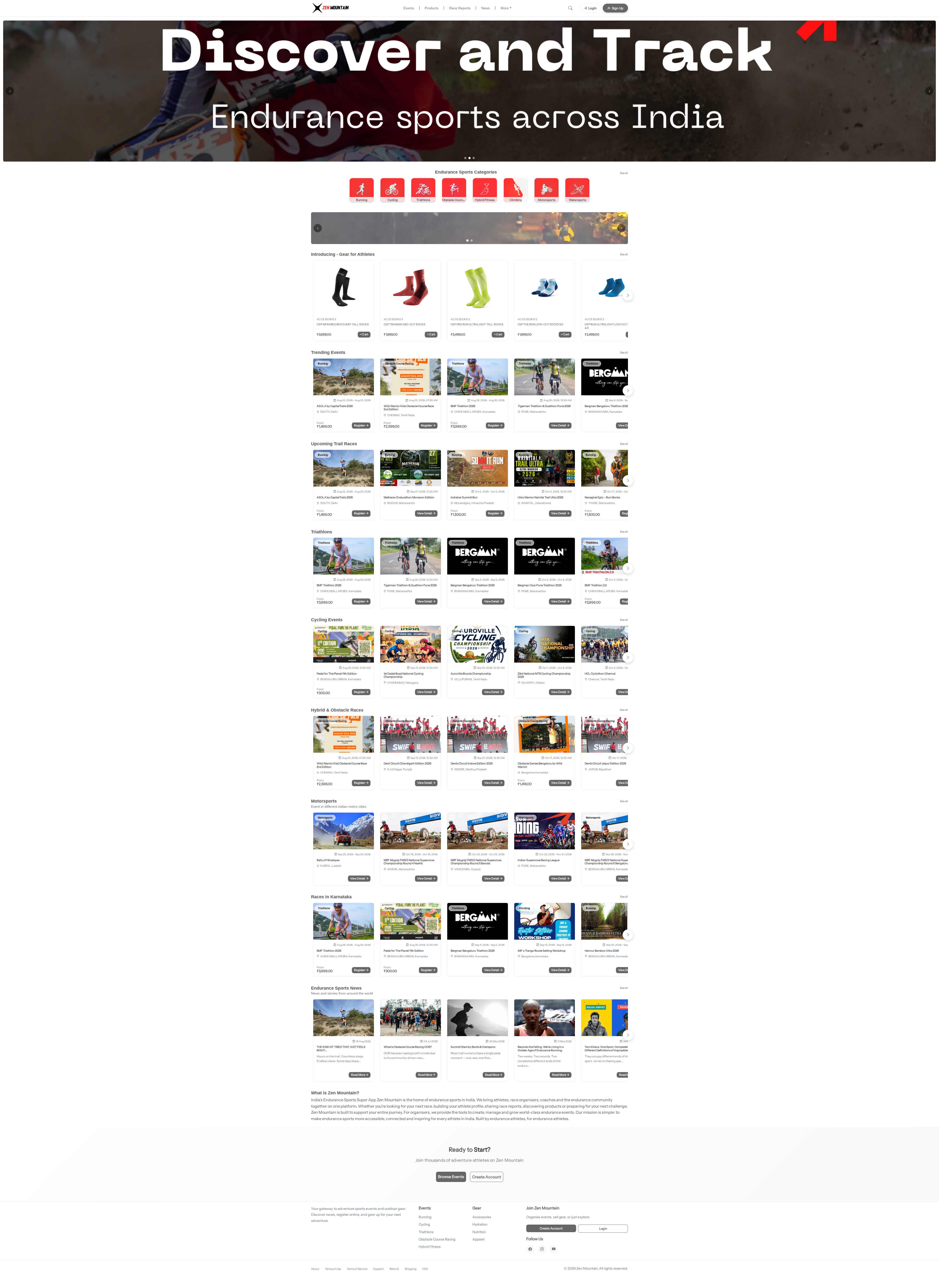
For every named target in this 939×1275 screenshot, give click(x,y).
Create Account (486, 1176)
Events (408, 8)
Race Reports (459, 8)
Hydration (479, 1224)
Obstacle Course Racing (437, 1239)
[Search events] (570, 8)
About (315, 1268)
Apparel (478, 1239)
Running (425, 1216)
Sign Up (617, 8)
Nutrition (479, 1231)
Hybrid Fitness (430, 1246)
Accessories (481, 1216)
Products (431, 8)
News (485, 8)
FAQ (425, 1268)
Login (592, 8)
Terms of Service (357, 1268)
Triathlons (426, 1231)
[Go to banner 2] (470, 157)
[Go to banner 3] (474, 157)
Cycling (424, 1224)
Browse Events (451, 1176)
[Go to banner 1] (465, 157)
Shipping (410, 1268)
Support (378, 1268)
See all (624, 172)
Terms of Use (333, 1268)
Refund (394, 1268)
